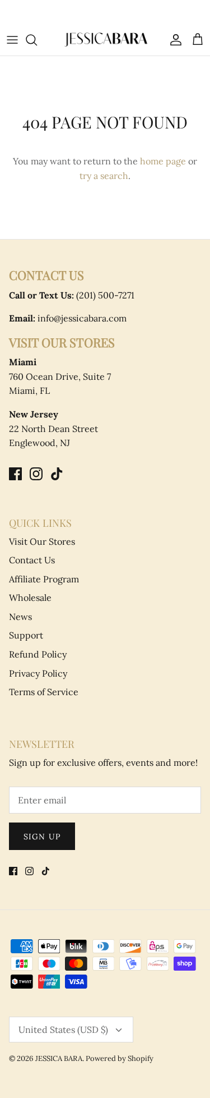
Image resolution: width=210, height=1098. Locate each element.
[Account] (173, 39)
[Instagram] (36, 473)
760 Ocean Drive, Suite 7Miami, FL (60, 376)
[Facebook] (15, 473)
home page (163, 161)
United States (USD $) (63, 1029)
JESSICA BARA (58, 1058)
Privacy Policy (38, 673)
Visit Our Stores (42, 541)
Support (26, 635)
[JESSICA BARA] (105, 39)
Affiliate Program (44, 579)
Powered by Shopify (119, 1058)
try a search (104, 175)
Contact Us (32, 560)
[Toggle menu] (12, 39)
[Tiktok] (56, 473)
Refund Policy (38, 654)
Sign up (42, 836)
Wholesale (30, 597)
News (20, 616)
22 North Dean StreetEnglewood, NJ (53, 428)
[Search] (37, 39)
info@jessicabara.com (68, 318)
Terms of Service (43, 691)
